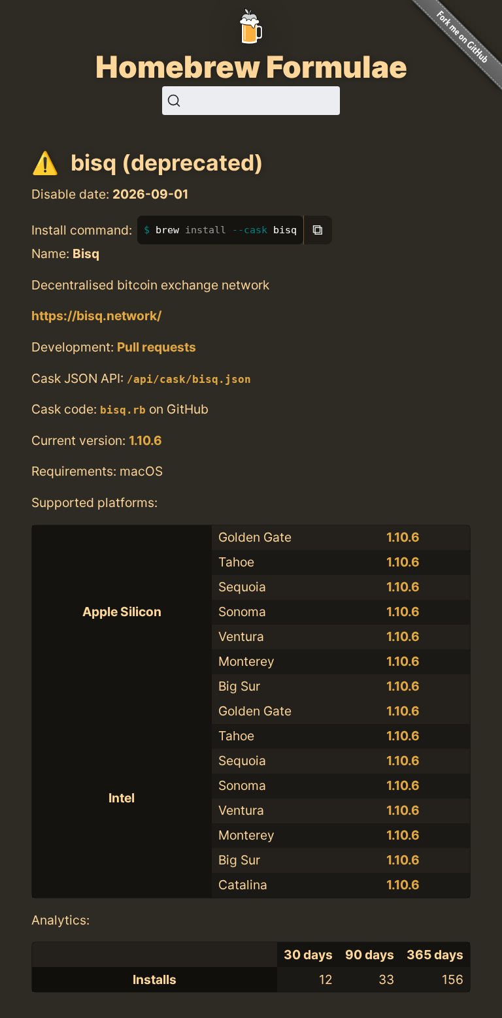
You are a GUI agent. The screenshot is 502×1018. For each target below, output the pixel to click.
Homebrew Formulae (251, 66)
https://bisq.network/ (96, 315)
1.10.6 (145, 440)
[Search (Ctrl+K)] (251, 100)
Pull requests (156, 347)
